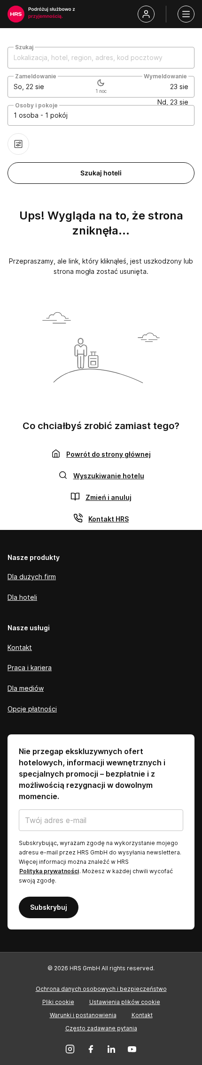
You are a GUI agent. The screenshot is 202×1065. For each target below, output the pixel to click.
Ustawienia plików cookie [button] (124, 1001)
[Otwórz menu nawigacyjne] (186, 14)
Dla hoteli (22, 597)
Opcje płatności (32, 709)
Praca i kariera (30, 668)
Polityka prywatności (49, 871)
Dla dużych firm (32, 577)
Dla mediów (26, 688)
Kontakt (20, 647)
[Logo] (16, 14)
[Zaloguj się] (146, 14)
